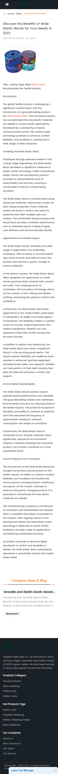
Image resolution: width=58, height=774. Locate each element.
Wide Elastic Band (17, 116)
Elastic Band (38, 84)
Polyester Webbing (13, 715)
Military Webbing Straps (16, 720)
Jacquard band (12, 681)
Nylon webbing (11, 686)
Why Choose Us (11, 743)
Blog (18, 13)
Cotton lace (9, 691)
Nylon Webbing (11, 725)
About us (8, 738)
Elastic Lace (9, 710)
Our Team (8, 748)
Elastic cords (10, 696)
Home (11, 14)
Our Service (9, 753)
